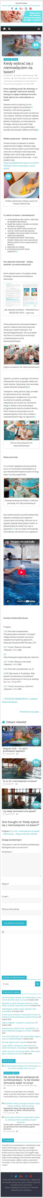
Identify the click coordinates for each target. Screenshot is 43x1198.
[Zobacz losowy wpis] (38, 28)
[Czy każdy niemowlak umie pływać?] (21, 790)
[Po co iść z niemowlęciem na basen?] (21, 759)
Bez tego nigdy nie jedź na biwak (13, 1042)
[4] (29, 387)
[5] (9, 405)
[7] (12, 529)
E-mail (5, 896)
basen (24, 78)
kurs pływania (12, 84)
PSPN (32, 84)
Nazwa (5, 884)
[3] (16, 251)
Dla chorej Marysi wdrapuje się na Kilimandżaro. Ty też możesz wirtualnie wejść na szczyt (21, 1079)
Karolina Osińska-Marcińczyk (25, 75)
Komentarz (7, 852)
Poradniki (8, 59)
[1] (31, 107)
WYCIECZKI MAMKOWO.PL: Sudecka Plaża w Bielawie (19, 700)
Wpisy (15, 59)
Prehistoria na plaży (30, 711)
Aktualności (8, 1073)
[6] (34, 417)
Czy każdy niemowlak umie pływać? (19, 811)
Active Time (17, 78)
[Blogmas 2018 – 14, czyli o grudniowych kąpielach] (21, 727)
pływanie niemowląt (24, 84)
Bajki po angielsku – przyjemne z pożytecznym (18, 1023)
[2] (37, 130)
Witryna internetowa (10, 909)
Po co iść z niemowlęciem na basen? (20, 781)
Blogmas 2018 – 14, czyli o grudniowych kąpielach (15, 749)
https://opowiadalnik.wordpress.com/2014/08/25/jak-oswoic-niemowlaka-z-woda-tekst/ (21, 166)
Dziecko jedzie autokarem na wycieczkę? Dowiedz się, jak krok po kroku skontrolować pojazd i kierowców (21, 1127)
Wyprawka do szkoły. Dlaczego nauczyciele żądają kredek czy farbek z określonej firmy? (19, 1109)
